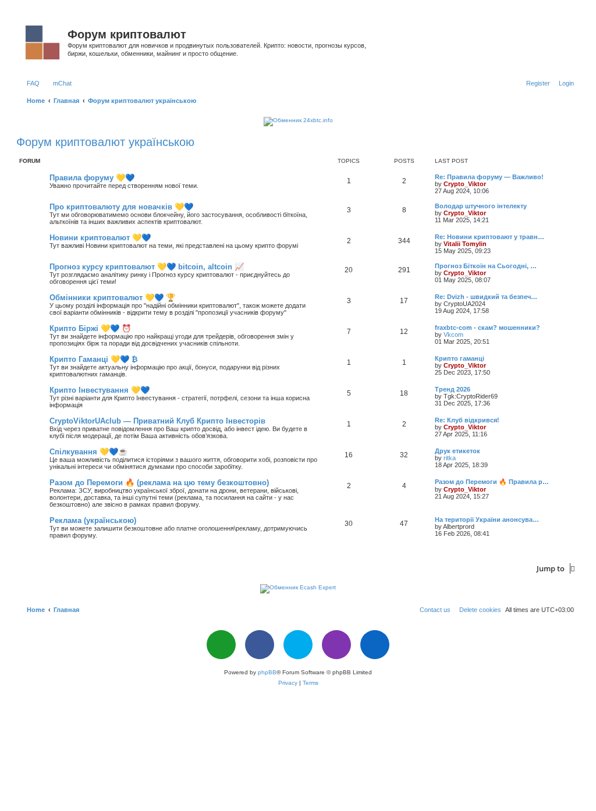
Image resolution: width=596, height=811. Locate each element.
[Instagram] (336, 644)
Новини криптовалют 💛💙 (100, 237)
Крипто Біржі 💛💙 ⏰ (90, 328)
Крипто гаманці (459, 358)
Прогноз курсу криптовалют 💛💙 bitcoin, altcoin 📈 (146, 266)
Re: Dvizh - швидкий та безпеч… (486, 296)
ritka (450, 457)
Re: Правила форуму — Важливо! (489, 176)
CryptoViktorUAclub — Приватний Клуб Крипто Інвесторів (157, 421)
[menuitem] (31, 83)
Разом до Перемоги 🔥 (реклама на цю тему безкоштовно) (159, 482)
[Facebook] (259, 644)
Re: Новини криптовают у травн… (489, 236)
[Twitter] (298, 644)
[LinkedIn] (374, 644)
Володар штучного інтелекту (481, 205)
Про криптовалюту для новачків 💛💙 (121, 206)
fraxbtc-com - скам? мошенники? (487, 327)
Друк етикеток (457, 450)
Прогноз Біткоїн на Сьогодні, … (486, 265)
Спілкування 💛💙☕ (88, 451)
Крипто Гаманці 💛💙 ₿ (93, 359)
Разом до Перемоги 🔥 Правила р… (492, 481)
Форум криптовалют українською (105, 142)
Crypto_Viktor (465, 183)
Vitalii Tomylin (465, 243)
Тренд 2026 (452, 389)
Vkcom (453, 334)
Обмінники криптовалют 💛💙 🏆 (112, 297)
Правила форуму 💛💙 (91, 177)
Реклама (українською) (92, 520)
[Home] (43, 40)
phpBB (267, 672)
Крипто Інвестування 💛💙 (99, 390)
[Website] (221, 644)
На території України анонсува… (487, 519)
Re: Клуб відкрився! (467, 420)
